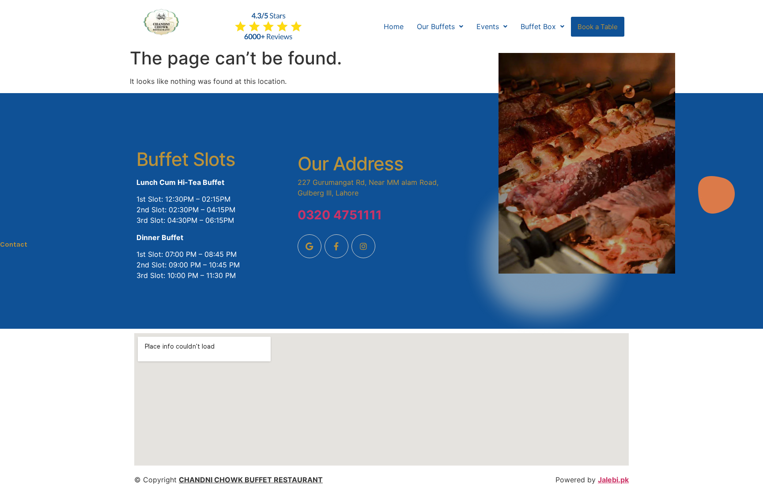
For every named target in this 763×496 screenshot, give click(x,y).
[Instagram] (363, 246)
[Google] (309, 246)
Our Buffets (436, 26)
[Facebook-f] (336, 246)
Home (394, 26)
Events (487, 26)
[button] (440, 26)
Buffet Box (538, 26)
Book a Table (598, 27)
